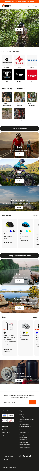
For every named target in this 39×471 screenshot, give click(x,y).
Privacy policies (23, 434)
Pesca (21, 421)
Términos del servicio (25, 447)
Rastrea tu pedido (6, 432)
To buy (19, 29)
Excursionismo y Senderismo (27, 419)
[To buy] (19, 172)
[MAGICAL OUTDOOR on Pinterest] (30, 456)
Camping (22, 416)
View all (35, 215)
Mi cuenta (4, 429)
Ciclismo (22, 414)
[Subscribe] (32, 402)
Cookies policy (23, 437)
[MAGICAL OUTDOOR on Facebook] (24, 456)
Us (20, 429)
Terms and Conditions (25, 432)
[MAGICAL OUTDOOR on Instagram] (20, 456)
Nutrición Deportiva (24, 424)
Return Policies (23, 439)
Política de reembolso (25, 444)
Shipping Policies (24, 442)
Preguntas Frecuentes (7, 434)
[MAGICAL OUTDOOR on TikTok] (33, 456)
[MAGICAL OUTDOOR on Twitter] (27, 456)
